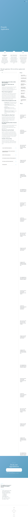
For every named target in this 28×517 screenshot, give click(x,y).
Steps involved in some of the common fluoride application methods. (8, 151)
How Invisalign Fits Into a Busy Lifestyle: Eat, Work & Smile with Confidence (23, 190)
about (14, 509)
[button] (24, 1)
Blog (14, 514)
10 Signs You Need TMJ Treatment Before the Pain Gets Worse (23, 161)
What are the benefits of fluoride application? (23, 84)
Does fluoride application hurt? (23, 90)
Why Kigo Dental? (4, 164)
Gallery (14, 512)
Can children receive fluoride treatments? (23, 78)
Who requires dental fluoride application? (7, 161)
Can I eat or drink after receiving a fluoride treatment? (23, 88)
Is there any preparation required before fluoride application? (23, 96)
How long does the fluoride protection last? (23, 100)
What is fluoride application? (23, 93)
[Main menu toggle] (26, 1)
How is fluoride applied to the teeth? (23, 75)
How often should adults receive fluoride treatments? (23, 81)
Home (14, 507)
